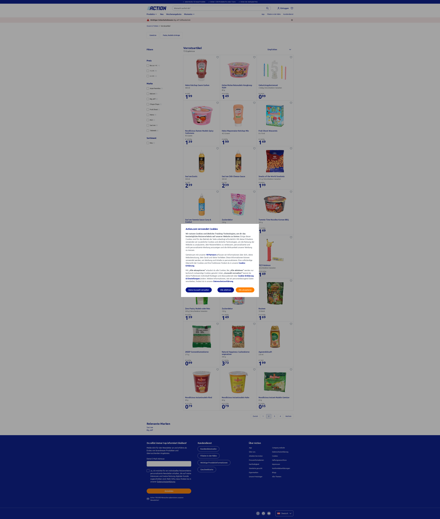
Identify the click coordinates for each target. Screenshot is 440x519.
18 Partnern (211, 255)
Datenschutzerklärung (223, 281)
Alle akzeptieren (245, 290)
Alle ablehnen (225, 290)
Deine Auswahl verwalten (198, 290)
